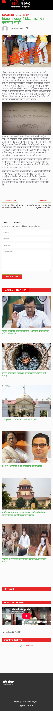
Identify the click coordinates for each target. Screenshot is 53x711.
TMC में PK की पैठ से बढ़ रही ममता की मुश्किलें (22, 466)
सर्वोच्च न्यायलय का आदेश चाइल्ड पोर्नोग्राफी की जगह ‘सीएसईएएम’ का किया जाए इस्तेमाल (25, 513)
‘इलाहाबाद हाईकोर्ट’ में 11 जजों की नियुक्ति (19, 419)
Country (8, 15)
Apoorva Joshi (16, 28)
